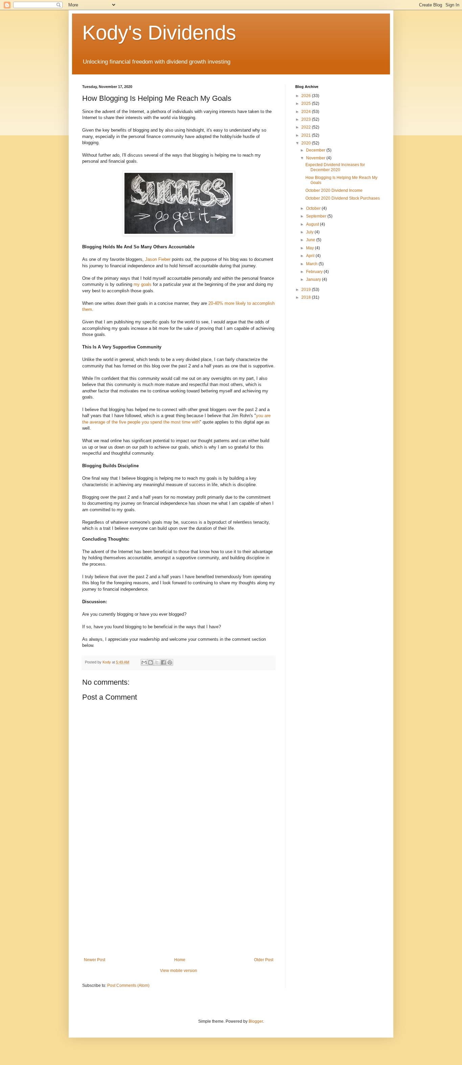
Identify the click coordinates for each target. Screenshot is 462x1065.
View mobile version (178, 970)
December (316, 150)
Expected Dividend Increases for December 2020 (335, 167)
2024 (306, 111)
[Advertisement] (178, 901)
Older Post (263, 959)
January (314, 279)
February (315, 271)
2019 (306, 289)
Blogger (256, 1021)
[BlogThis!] (150, 662)
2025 (306, 103)
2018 (306, 297)
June (311, 239)
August (313, 224)
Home (179, 959)
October (314, 208)
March (312, 264)
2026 (306, 95)
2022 (306, 127)
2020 (306, 143)
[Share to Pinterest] (169, 662)
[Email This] (144, 662)
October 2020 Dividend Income (334, 190)
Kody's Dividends (159, 32)
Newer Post (94, 959)
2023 (306, 119)
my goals (143, 284)
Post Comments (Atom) (128, 985)
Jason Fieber (157, 259)
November (316, 158)
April (311, 255)
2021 (306, 135)
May (310, 248)
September (316, 216)
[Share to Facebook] (163, 662)
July (310, 232)
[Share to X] (157, 662)
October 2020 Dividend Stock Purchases (342, 198)
